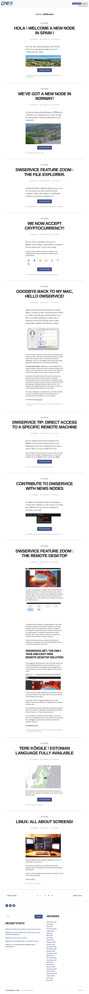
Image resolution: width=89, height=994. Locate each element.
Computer (33, 729)
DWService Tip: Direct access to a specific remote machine (44, 424)
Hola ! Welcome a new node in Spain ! (44, 30)
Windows (61, 206)
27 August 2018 (45, 234)
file (33, 206)
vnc (31, 405)
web (36, 731)
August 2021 (50, 931)
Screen (61, 403)
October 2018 (50, 971)
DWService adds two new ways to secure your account (23, 929)
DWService (35, 39)
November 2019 (51, 960)
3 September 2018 (45, 180)
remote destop (52, 206)
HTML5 (43, 729)
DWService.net (53, 188)
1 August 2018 (45, 759)
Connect (29, 466)
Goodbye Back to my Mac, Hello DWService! (44, 293)
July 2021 (49, 933)
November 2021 (51, 929)
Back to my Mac (34, 403)
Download (84, 3)
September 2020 (51, 953)
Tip (45, 466)
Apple (28, 403)
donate (47, 274)
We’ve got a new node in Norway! (44, 96)
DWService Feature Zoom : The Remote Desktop (44, 553)
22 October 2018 (45, 39)
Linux (35, 206)
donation (51, 274)
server (60, 534)
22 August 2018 (45, 302)
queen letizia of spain (52, 75)
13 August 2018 (45, 494)
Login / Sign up (76, 3)
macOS (50, 403)
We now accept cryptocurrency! (44, 226)
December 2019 (51, 958)
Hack (40, 466)
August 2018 (50, 975)
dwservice (35, 75)
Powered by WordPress (27, 990)
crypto (39, 274)
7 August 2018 (45, 562)
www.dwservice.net (83, 6)
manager (41, 206)
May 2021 (49, 935)
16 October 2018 (45, 104)
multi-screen (38, 883)
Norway (42, 152)
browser (29, 729)
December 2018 (51, 969)
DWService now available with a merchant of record (22, 941)
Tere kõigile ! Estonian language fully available (44, 750)
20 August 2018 (45, 433)
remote (57, 403)
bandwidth (29, 152)
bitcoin (28, 274)
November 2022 (51, 922)
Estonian (29, 804)
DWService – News (14, 990)
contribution (30, 75)
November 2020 (51, 949)
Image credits (30, 879)
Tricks (47, 466)
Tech (32, 77)
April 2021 (49, 937)
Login (42, 466)
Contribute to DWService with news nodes (44, 486)
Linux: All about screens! (44, 821)
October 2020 (50, 951)
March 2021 (50, 940)
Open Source (44, 75)
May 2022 (49, 926)
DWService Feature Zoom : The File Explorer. (44, 172)
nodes (39, 75)
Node (39, 152)
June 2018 (49, 978)
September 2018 (51, 973)
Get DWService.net (32, 725)
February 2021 (51, 942)
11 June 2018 (45, 828)
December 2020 (51, 946)
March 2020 (50, 955)
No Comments (56, 39)
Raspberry (46, 206)
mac (38, 206)
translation (40, 804)
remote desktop (59, 729)
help (49, 534)
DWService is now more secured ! (16, 938)
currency (43, 274)
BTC (32, 274)
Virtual (50, 466)
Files (44, 403)
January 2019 (50, 966)
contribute (35, 274)
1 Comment (56, 433)
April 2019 (49, 962)
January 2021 (50, 944)
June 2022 (49, 924)
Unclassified (44, 23)
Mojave (53, 403)
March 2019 (50, 964)
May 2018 (49, 980)
